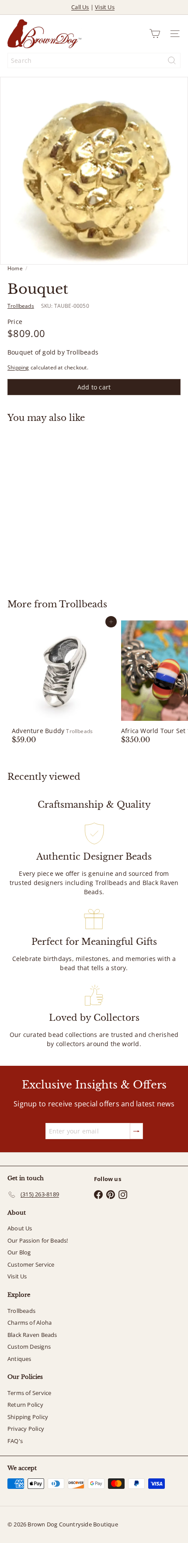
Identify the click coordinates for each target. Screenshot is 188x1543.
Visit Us (105, 7)
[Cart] (155, 33)
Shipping (18, 367)
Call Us (80, 7)
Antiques (19, 1359)
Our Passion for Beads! (37, 1240)
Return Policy (25, 1405)
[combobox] (94, 60)
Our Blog (19, 1252)
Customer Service (30, 1264)
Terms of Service (29, 1393)
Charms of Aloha (29, 1322)
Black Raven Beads (32, 1335)
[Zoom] (175, 252)
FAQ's (15, 1441)
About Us (19, 1228)
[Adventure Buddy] (62, 682)
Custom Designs (29, 1346)
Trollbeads (83, 604)
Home (15, 268)
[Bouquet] (62, 505)
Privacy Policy (25, 1429)
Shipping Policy (27, 1417)
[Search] (172, 60)
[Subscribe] (136, 1131)
